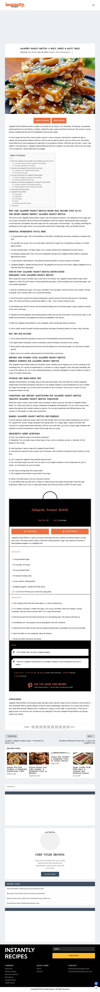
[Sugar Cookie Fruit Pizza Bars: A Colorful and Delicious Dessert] (83, 758)
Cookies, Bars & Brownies (58, 52)
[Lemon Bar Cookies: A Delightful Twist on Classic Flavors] (61, 753)
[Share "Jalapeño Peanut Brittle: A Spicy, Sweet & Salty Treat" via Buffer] (56, 727)
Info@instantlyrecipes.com (78, 969)
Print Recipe (59, 121)
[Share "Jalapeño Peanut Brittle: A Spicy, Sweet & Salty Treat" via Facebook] (33, 727)
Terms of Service (11, 974)
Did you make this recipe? (23, 203)
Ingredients (18, 196)
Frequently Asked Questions (20, 189)
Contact (40, 971)
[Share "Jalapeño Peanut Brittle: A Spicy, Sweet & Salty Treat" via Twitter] (37, 727)
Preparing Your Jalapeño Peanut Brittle (27, 170)
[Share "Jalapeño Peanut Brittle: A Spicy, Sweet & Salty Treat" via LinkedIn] (52, 727)
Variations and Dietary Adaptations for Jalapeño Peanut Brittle (30, 182)
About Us (8, 969)
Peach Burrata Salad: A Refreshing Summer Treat (23, 903)
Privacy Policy (10, 971)
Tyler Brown (32, 52)
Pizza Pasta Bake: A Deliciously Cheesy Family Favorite (25, 888)
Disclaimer (9, 977)
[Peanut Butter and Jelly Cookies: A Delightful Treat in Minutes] (39, 758)
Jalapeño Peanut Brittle (18, 192)
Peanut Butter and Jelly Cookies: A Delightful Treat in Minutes (38, 770)
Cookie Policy (10, 980)
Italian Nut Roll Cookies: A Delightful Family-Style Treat (17, 769)
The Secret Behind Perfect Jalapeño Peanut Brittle (30, 163)
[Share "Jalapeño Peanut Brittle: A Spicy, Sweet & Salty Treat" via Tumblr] (45, 727)
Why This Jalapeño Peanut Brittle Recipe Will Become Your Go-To (32, 161)
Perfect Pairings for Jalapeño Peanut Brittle (28, 177)
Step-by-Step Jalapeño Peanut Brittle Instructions (27, 168)
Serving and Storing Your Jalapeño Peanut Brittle (26, 175)
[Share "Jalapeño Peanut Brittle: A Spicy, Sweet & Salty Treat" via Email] (64, 727)
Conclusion (15, 205)
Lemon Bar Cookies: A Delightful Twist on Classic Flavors (60, 759)
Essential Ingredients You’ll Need (25, 165)
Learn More (50, 874)
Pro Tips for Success (21, 173)
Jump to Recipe (42, 121)
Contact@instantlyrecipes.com (80, 971)
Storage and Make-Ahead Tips (24, 180)
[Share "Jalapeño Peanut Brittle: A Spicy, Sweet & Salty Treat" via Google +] (41, 727)
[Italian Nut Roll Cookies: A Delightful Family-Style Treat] (17, 758)
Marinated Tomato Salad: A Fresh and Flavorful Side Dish (26, 893)
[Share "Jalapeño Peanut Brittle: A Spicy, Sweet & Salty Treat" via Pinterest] (49, 727)
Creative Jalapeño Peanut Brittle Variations (28, 184)
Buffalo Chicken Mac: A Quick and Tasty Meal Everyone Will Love (28, 898)
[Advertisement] (50, 25)
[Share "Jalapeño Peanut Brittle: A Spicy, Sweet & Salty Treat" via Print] (68, 727)
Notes (17, 201)
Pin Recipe (31, 531)
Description (18, 194)
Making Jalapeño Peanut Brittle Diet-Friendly (28, 187)
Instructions (18, 199)
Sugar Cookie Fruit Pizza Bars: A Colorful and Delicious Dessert (82, 770)
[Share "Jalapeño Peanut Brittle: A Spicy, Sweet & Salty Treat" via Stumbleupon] (60, 727)
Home (39, 969)
